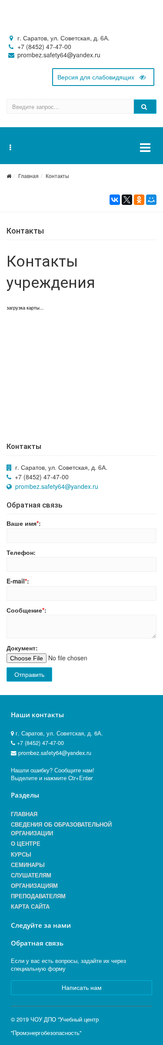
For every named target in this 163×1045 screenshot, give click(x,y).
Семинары (28, 865)
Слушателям (31, 875)
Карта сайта (30, 906)
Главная (28, 175)
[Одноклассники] (139, 199)
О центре (25, 843)
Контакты (57, 175)
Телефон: (21, 552)
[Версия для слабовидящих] (103, 77)
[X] (127, 199)
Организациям (34, 886)
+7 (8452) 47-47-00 (44, 46)
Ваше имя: (24, 523)
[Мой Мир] (151, 199)
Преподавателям (38, 896)
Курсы (21, 854)
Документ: (22, 647)
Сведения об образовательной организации (61, 829)
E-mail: (18, 581)
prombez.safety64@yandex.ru (56, 486)
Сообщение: (27, 610)
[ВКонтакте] (115, 199)
